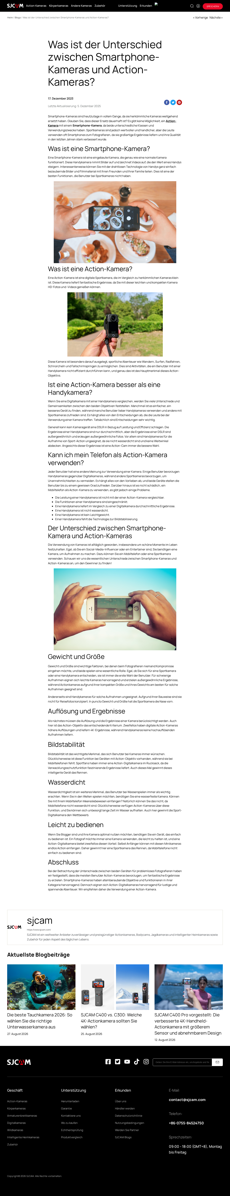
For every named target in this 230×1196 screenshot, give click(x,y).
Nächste (215, 17)
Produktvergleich (71, 1137)
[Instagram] (146, 1062)
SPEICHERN (213, 6)
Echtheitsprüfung (72, 1130)
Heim (10, 17)
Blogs (18, 17)
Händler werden (125, 1108)
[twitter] (118, 1062)
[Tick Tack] (137, 1062)
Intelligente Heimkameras (23, 1137)
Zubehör (100, 6)
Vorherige (201, 17)
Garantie (66, 1108)
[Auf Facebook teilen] (166, 102)
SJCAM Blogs (123, 1137)
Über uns (120, 1101)
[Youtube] (127, 1062)
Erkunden (146, 6)
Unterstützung (127, 6)
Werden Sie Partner (127, 1130)
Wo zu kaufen (69, 1123)
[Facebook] (108, 1062)
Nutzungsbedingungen (129, 1123)
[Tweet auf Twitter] (173, 102)
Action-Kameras (36, 6)
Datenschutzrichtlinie (128, 1116)
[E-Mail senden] (217, 1062)
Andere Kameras (81, 6)
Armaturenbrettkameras (22, 1116)
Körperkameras (58, 6)
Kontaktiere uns (71, 1116)
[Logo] (15, 6)
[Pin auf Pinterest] (179, 102)
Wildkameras (15, 1130)
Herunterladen (70, 1101)
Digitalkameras (16, 1123)
